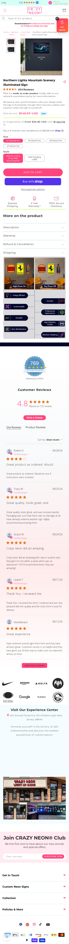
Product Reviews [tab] (36, 427)
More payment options (33, 189)
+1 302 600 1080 (60, 3)
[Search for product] (3, 18)
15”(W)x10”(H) (34, 140)
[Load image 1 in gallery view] (10, 41)
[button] (4, 10)
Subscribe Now (53, 856)
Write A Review (35, 417)
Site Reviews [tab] (13, 427)
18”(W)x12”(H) (56, 140)
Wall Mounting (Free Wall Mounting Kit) (13, 158)
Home (6, 32)
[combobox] (34, 18)
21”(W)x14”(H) (13, 146)
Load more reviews (34, 665)
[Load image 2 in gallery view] (10, 49)
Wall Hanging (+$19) (34, 158)
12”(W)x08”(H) (13, 140)
